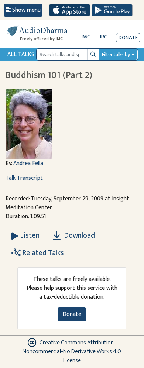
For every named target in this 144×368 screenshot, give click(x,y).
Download (78, 235)
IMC (86, 36)
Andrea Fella (28, 163)
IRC (103, 36)
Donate (128, 37)
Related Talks (42, 253)
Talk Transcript (24, 178)
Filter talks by (116, 54)
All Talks (20, 54)
